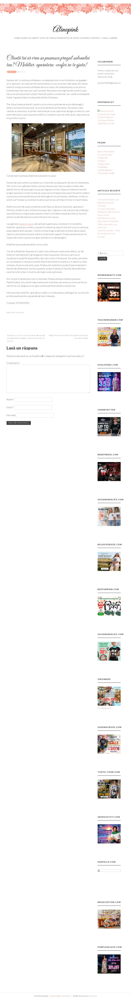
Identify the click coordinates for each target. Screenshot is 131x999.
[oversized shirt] (109, 570)
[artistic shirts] (109, 390)
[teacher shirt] (109, 345)
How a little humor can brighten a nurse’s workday (108, 202)
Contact (101, 161)
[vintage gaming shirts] (109, 480)
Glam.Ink (93, 996)
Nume (10, 399)
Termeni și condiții (106, 173)
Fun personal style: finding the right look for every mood (109, 212)
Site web (11, 415)
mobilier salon (26, 223)
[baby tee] (109, 435)
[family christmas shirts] (109, 615)
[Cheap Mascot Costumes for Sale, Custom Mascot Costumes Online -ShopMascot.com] (109, 123)
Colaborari (103, 157)
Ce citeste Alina (105, 154)
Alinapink (65, 30)
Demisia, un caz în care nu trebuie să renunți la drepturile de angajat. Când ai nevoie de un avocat (26, 338)
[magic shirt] (109, 972)
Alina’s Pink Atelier (106, 151)
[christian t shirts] (109, 753)
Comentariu (13, 362)
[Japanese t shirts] (109, 797)
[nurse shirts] (109, 525)
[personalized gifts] (109, 928)
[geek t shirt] (109, 842)
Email (10, 407)
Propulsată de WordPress (60, 996)
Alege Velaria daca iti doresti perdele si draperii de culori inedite (68, 336)
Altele (21, 312)
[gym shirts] (109, 300)
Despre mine (104, 164)
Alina (22, 72)
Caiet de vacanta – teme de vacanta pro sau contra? (109, 233)
